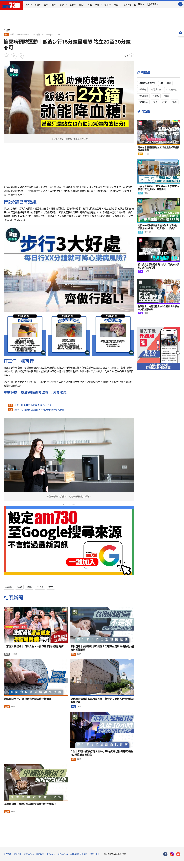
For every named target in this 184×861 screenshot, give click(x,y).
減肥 (165, 102)
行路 (20, 587)
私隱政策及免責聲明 (78, 854)
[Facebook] (165, 854)
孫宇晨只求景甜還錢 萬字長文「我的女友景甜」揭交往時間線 (158, 266)
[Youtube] (178, 854)
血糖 (30, 587)
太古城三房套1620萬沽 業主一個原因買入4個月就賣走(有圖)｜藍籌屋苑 (159, 188)
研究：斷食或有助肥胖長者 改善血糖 (33, 405)
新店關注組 (172, 89)
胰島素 (40, 587)
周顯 (175, 102)
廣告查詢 (7, 854)
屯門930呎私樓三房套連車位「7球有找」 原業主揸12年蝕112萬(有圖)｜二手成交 (158, 227)
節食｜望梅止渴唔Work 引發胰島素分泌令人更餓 (39, 409)
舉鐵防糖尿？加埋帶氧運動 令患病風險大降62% (30, 804)
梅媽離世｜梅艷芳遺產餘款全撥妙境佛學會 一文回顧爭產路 (158, 308)
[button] (141, 4)
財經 (140, 154)
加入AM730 (63, 854)
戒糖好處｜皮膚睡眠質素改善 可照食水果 (35, 392)
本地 (73, 706)
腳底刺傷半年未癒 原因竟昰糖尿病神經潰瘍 (27, 698)
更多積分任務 (107, 843)
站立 (51, 587)
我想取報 (17, 854)
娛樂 (140, 271)
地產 (140, 193)
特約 (7, 654)
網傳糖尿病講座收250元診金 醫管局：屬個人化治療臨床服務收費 (102, 700)
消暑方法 (144, 102)
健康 (6, 34)
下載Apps (51, 854)
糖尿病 (9, 587)
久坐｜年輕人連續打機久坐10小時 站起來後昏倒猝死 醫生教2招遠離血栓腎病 (102, 753)
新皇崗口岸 (156, 89)
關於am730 (29, 854)
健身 (155, 102)
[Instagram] (172, 854)
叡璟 (167, 96)
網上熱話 (144, 96)
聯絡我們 (40, 854)
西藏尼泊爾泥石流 (147, 83)
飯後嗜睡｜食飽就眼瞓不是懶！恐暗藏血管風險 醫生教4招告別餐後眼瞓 (102, 648)
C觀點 (156, 96)
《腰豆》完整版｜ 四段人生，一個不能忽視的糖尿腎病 (34, 646)
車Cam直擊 (166, 83)
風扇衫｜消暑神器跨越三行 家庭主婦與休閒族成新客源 (158, 149)
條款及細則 (94, 854)
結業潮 (143, 89)
